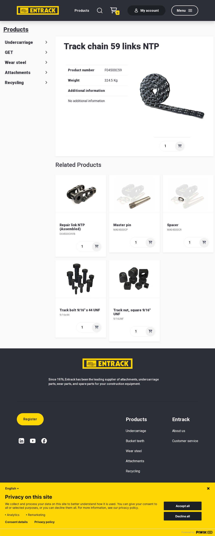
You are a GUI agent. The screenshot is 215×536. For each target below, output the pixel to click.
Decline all (182, 516)
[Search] (99, 10)
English (10, 488)
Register (30, 419)
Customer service (185, 441)
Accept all (183, 506)
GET (9, 52)
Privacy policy (44, 522)
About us (178, 431)
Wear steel (15, 62)
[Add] (179, 146)
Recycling (14, 82)
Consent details (16, 522)
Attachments (17, 72)
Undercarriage (19, 42)
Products (82, 11)
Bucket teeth (135, 441)
